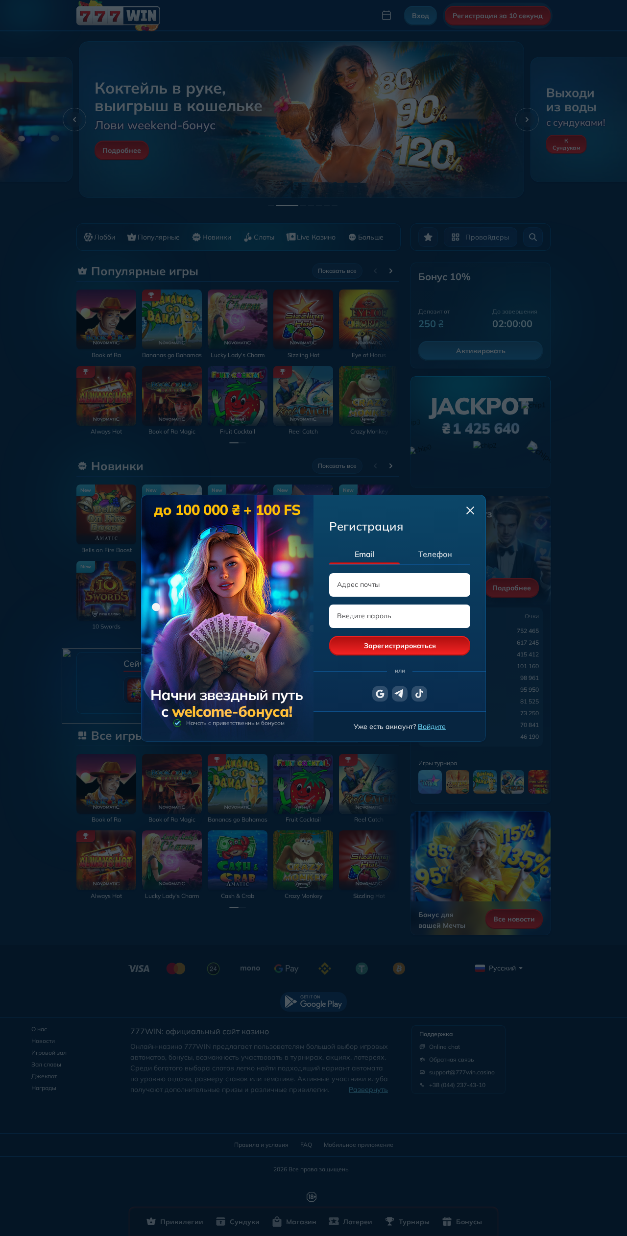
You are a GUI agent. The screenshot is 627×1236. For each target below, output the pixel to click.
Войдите (432, 726)
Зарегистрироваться (400, 645)
